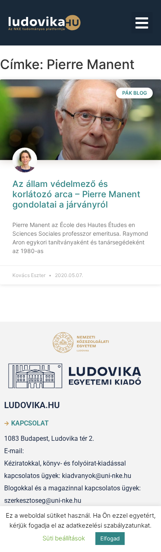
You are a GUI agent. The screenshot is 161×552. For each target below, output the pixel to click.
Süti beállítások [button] (64, 538)
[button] (142, 23)
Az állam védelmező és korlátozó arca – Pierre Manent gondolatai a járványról (76, 194)
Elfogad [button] (110, 538)
